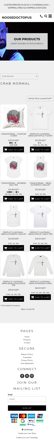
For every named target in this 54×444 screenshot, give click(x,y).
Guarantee (27, 357)
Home (27, 337)
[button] (45, 16)
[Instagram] (32, 376)
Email (10, 394)
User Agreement (27, 363)
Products (27, 340)
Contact (27, 342)
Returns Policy (27, 354)
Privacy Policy (27, 360)
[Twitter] (27, 376)
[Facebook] (22, 376)
